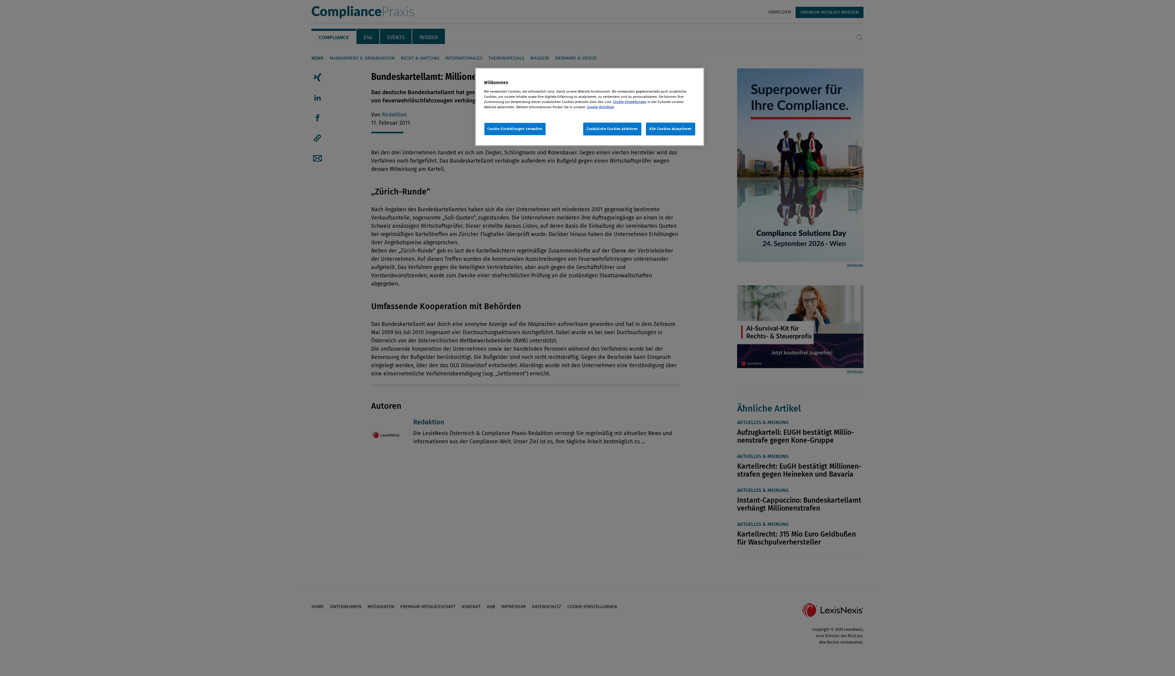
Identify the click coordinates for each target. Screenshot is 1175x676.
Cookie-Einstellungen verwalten (515, 129)
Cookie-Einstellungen (630, 102)
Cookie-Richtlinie (600, 107)
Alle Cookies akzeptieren (670, 129)
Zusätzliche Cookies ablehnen (612, 129)
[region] (589, 107)
